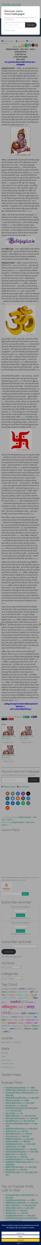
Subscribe (30, 25)
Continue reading (9, 30)
